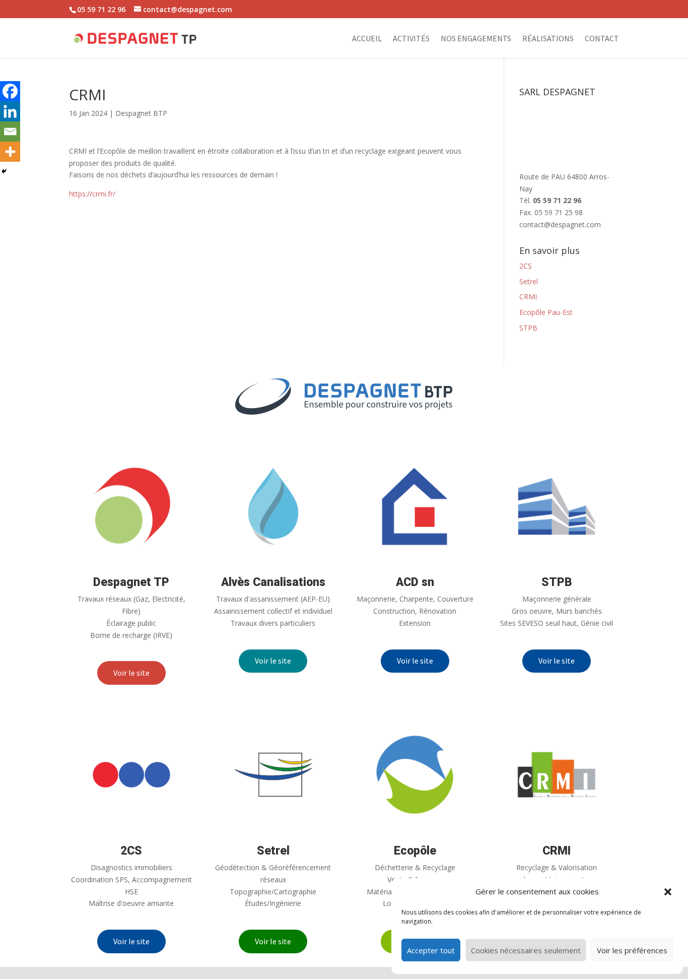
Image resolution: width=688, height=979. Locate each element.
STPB (528, 328)
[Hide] (4, 171)
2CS (525, 266)
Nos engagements (476, 39)
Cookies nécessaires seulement (526, 950)
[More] (10, 152)
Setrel (528, 281)
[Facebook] (10, 91)
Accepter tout (431, 950)
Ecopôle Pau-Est (546, 312)
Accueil (367, 39)
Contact (602, 39)
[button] (668, 892)
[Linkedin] (10, 111)
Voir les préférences (632, 950)
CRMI (528, 296)
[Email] (10, 131)
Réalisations (548, 39)
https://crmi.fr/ (92, 194)
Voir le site (131, 673)
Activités (411, 39)
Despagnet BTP (141, 113)
